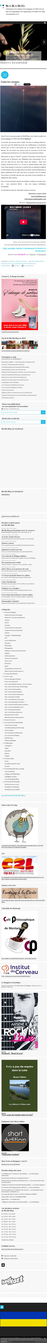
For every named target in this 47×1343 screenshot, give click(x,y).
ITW (6, 638)
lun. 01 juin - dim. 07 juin (9, 1224)
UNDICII (27, 139)
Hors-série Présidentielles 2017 (14, 707)
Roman (7, 753)
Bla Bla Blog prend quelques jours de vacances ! (18, 530)
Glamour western (8, 543)
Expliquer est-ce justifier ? (11, 588)
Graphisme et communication (14, 630)
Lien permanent (29, 265)
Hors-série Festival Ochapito (13, 692)
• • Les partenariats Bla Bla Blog (13, 722)
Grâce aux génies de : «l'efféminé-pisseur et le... (16, 1190)
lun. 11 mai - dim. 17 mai (9, 1232)
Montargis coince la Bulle (12, 789)
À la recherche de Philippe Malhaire (14, 556)
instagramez (29, 248)
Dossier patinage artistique (13, 679)
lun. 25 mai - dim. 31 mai (9, 1226)
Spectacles (8, 663)
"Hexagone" (8, 745)
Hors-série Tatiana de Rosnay (13, 712)
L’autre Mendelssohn (9, 582)
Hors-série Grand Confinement (14, 694)
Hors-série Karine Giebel (12, 697)
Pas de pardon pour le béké (11, 562)
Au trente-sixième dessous (11, 537)
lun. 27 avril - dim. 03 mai (9, 1237)
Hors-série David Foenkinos (13, 689)
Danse (7, 622)
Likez (5, 248)
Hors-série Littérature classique (14, 699)
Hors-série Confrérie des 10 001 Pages (16, 686)
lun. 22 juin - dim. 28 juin (9, 1216)
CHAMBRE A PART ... (21, 1197)
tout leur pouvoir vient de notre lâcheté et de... (15, 1180)
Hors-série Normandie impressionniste (16, 704)
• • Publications (8, 743)
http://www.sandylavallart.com (35, 199)
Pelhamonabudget (10, 740)
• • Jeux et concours (10, 720)
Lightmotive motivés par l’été (12, 550)
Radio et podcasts (10, 656)
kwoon (20, 263)
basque (5, 263)
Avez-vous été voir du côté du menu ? (12, 1249)
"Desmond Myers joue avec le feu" (36, 202)
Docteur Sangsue (40, 1185)
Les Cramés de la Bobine (12, 735)
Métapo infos (16, 1199)
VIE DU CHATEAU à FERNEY (28, 1194)
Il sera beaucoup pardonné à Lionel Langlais (17, 595)
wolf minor (35, 261)
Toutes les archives (8, 1240)
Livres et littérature (10, 640)
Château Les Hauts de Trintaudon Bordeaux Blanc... (17, 1185)
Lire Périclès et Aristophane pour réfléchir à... (15, 1187)
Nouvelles (8, 751)
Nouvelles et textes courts (12, 763)
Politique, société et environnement (15, 651)
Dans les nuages (10, 81)
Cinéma (7, 620)
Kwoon (8, 139)
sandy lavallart (13, 263)
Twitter (32, 254)
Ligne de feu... (6, 1199)
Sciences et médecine (11, 658)
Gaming (7, 625)
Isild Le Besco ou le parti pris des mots (15, 569)
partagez (11, 248)
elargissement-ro (23, 1178)
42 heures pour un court (12, 784)
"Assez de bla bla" (10, 771)
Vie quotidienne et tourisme (13, 668)
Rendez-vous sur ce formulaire (11, 1164)
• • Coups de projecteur (11, 673)
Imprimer (17, 265)
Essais (7, 761)
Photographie (9, 648)
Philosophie (8, 645)
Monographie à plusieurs (10, 601)
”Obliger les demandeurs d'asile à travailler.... (15, 1202)
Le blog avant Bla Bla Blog (12, 774)
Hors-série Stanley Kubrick (12, 709)
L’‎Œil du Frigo (9, 738)
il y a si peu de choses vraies (10, 1194)
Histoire (7, 633)
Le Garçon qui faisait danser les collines (16, 575)
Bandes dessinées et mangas (13, 615)
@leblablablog (6, 494)
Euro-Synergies (35, 1187)
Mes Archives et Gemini (9, 1178)
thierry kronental (28, 263)
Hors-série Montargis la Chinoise (14, 702)
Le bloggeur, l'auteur (11, 776)
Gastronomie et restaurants (13, 628)
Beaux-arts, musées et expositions (15, 617)
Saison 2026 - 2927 (7, 1197)
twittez (19, 248)
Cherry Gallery (9, 730)
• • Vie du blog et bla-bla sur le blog (14, 769)
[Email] (3, 1265)
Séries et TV (8, 661)
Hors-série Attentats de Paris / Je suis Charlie (18, 684)
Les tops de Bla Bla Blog (12, 779)
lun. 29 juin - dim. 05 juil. (8, 1214)
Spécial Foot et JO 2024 (11, 715)
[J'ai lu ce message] (45, 1338)
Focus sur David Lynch (11, 681)
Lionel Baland (35, 1202)
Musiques (11, 261)
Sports (6, 666)
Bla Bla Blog (15, 6)
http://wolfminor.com (38, 196)
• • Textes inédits (9, 758)
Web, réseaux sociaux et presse (14, 671)
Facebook (42, 254)
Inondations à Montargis (12, 787)
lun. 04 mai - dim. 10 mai (9, 1234)
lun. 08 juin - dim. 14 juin (9, 1221)
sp (35, 263)
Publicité (7, 653)
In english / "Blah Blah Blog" (13, 635)
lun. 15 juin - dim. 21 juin (9, 1219)
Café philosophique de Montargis (14, 728)
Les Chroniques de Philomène (14, 733)
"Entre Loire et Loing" (11, 725)
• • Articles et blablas (20, 261)
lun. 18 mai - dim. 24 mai (9, 1229)
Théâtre (7, 756)
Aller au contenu (6, 1)
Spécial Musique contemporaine (14, 717)
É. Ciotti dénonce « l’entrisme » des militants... (15, 1174)
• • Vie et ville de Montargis (12, 781)
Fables (7, 748)
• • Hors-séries (8, 676)
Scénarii (7, 766)
